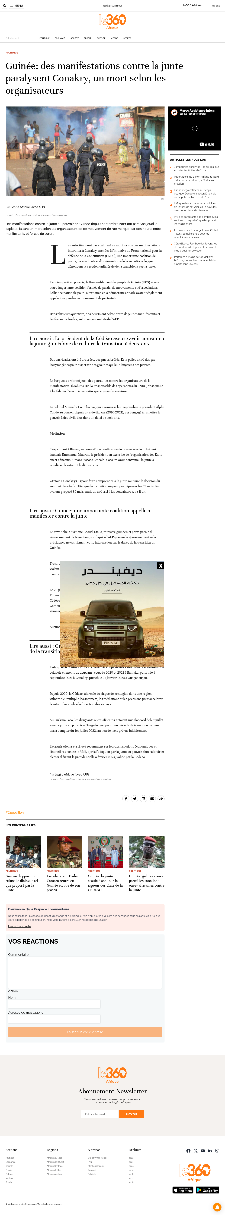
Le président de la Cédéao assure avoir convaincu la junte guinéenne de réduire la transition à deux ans (97, 341)
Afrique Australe (54, 1174)
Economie (60, 38)
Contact (92, 1170)
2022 (131, 1158)
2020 (131, 1166)
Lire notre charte (19, 926)
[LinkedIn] (210, 1150)
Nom (12, 997)
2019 (131, 1170)
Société (74, 38)
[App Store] (183, 1189)
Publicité (92, 1174)
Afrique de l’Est (54, 1170)
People (87, 38)
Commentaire (18, 954)
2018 (131, 1174)
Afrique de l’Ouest (55, 1162)
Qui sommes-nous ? (97, 1158)
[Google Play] (207, 1189)
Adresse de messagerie (25, 1012)
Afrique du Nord (54, 1158)
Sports (127, 38)
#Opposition (15, 812)
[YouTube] (203, 1150)
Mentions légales (96, 1166)
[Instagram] (217, 1150)
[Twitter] (196, 1150)
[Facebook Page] (188, 1150)
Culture (101, 38)
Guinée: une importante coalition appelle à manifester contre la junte (90, 513)
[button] (217, 1207)
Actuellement (12, 38)
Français (215, 5)
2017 (131, 1178)
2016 (131, 1182)
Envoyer (131, 1114)
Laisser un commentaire (85, 1032)
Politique (45, 38)
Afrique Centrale (55, 1166)
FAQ (90, 1162)
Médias (114, 38)
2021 (131, 1162)
